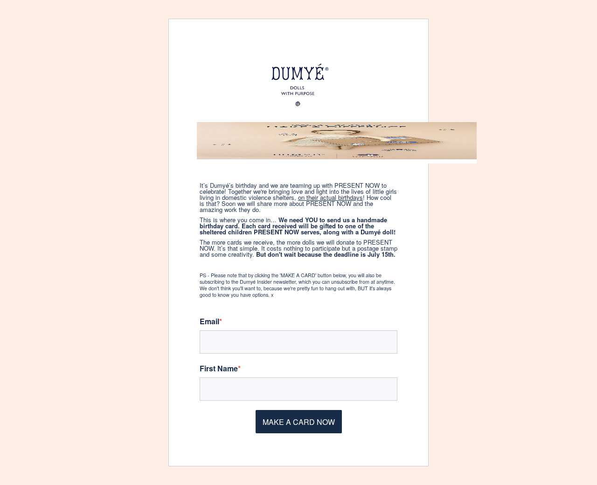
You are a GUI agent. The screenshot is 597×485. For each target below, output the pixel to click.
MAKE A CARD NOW (299, 422)
